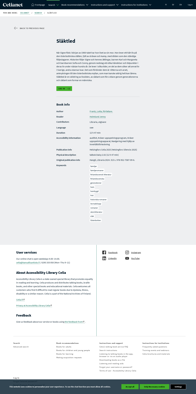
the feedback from (74, 321)
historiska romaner (98, 199)
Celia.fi (19, 299)
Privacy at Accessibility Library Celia (33, 305)
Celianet (25, 13)
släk (92, 216)
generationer (95, 183)
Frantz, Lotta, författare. (101, 111)
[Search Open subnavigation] (58, 4)
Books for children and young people (73, 350)
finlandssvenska (97, 178)
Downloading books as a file (112, 360)
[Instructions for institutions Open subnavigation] (150, 4)
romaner (94, 208)
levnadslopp (95, 203)
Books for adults (63, 347)
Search (51, 4)
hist (92, 195)
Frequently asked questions (154, 347)
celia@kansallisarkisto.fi (28, 262)
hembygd (94, 191)
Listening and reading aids (111, 363)
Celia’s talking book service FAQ (113, 347)
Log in (190, 4)
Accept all (130, 386)
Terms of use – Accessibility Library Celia (117, 370)
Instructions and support (103, 4)
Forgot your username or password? (115, 367)
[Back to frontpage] (13, 5)
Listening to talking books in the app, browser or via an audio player (116, 355)
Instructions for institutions (134, 4)
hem (92, 187)
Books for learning (64, 354)
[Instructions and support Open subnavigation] (118, 4)
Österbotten (95, 220)
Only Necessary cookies (154, 386)
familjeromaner (97, 170)
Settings (178, 386)
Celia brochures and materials (156, 354)
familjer (93, 166)
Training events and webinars (155, 350)
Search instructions (108, 350)
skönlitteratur (96, 212)
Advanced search (21, 347)
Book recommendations (73, 4)
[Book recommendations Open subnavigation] (87, 4)
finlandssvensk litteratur (100, 174)
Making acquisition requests (69, 357)
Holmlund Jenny (98, 116)
